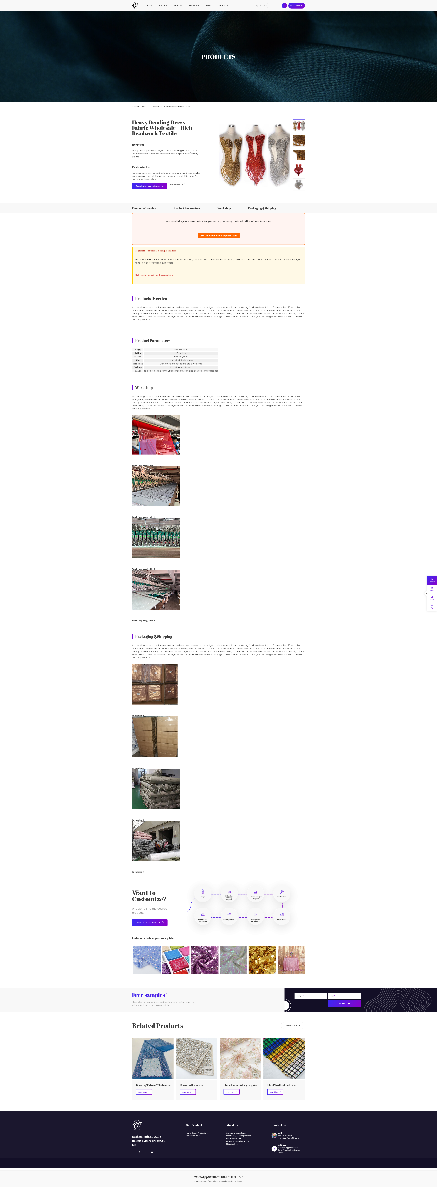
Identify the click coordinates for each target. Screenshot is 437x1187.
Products (163, 5)
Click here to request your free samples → (154, 275)
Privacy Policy (232, 1138)
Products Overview (144, 208)
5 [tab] (299, 185)
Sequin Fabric (157, 106)
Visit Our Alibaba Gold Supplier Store (218, 235)
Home (149, 5)
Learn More (144, 1092)
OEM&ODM (194, 5)
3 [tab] (299, 155)
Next (302, 962)
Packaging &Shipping (262, 208)
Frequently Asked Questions (238, 1135)
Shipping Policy (233, 1144)
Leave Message (177, 184)
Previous (134, 962)
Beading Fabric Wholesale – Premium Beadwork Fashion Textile (153, 1085)
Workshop (224, 208)
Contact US (223, 5)
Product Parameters (187, 208)
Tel (332, 996)
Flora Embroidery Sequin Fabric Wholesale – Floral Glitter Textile (240, 1085)
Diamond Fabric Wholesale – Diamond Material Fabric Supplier (196, 1085)
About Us (178, 5)
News (208, 5)
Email (299, 996)
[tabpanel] (254, 155)
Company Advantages (236, 1133)
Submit (342, 1003)
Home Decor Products (196, 1133)
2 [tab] (299, 140)
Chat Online (296, 6)
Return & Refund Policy (236, 1141)
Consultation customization (150, 186)
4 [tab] (299, 170)
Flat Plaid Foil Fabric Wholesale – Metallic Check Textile (280, 1085)
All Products (292, 1025)
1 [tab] (299, 126)
